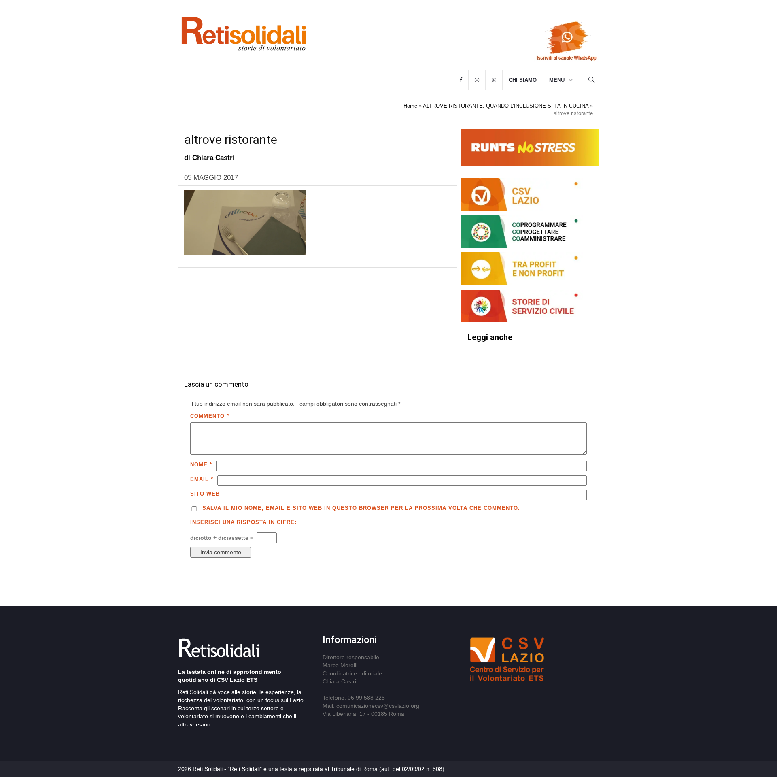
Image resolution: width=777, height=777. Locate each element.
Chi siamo (523, 80)
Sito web (205, 494)
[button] (591, 81)
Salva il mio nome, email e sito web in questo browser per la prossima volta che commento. (361, 508)
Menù (557, 80)
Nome (201, 465)
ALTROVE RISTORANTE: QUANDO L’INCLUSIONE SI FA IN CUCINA (505, 106)
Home (410, 106)
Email (201, 479)
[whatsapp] (494, 80)
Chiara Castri (213, 158)
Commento (209, 416)
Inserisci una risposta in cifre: (243, 522)
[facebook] (460, 80)
